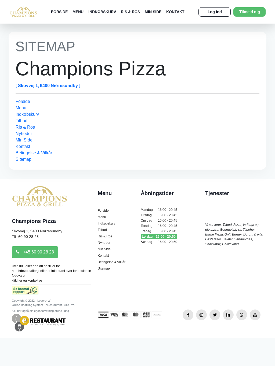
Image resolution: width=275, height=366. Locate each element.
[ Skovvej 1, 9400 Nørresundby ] (48, 85)
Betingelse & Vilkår (34, 153)
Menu (78, 12)
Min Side (153, 12)
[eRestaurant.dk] (39, 322)
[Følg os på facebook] (188, 314)
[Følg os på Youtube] (255, 314)
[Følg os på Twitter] (214, 314)
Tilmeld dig (249, 11)
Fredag (159, 231)
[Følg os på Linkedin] (228, 314)
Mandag (159, 210)
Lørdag (159, 236)
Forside (59, 12)
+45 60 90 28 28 (38, 252)
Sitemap (23, 159)
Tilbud (21, 120)
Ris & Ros (130, 12)
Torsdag (159, 226)
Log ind (215, 11)
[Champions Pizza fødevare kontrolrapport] (25, 292)
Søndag (159, 242)
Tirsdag (159, 215)
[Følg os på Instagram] (201, 314)
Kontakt (175, 12)
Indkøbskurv (102, 12)
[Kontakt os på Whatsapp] (241, 314)
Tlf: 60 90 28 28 (25, 236)
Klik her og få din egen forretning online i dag (40, 310)
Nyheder (24, 133)
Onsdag (159, 220)
